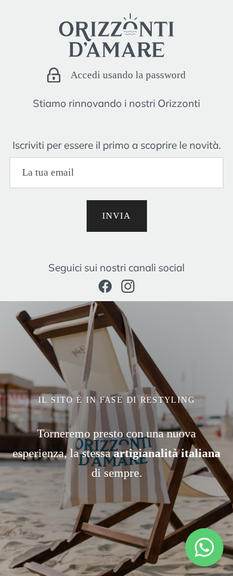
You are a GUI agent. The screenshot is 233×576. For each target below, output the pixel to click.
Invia (116, 215)
